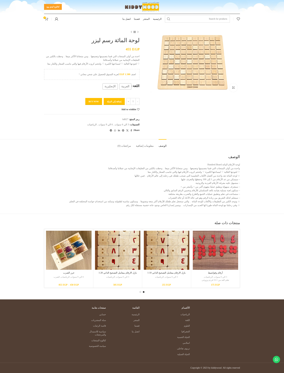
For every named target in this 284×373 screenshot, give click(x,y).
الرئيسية (136, 314)
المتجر (136, 320)
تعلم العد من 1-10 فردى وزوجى (215, 280)
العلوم (187, 326)
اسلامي (186, 343)
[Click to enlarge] (233, 87)
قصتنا (137, 326)
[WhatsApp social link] (115, 130)
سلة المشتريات (98, 320)
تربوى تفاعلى (183, 348)
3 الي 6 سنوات (122, 124)
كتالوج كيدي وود (52, 7)
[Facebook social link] (131, 130)
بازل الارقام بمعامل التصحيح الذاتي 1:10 (166, 273)
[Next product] (131, 32)
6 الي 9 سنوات (106, 124)
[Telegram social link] (111, 130)
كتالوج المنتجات (98, 340)
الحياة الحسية (183, 337)
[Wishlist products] (238, 19)
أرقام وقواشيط (215, 273)
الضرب (57, 277)
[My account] (56, 19)
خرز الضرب (68, 273)
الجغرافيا (185, 331)
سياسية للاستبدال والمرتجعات (97, 333)
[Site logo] (142, 6)
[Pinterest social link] (123, 130)
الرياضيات (92, 124)
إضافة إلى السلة (114, 101)
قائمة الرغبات (99, 326)
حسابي (102, 314)
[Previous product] (138, 32)
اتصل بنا (136, 331)
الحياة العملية (183, 354)
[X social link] (127, 130)
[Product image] (215, 250)
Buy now (94, 101)
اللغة (136, 86)
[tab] (162, 144)
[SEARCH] (168, 19)
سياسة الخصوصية (97, 346)
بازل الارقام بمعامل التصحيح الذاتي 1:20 (118, 273)
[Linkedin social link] (119, 130)
